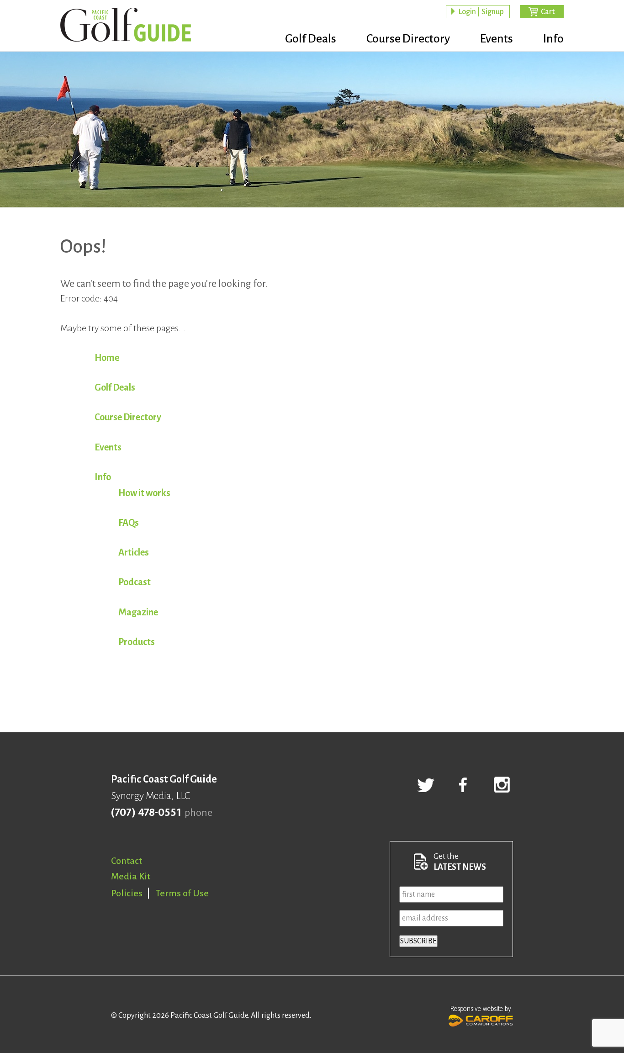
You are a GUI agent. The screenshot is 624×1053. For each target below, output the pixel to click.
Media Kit (130, 876)
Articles (133, 552)
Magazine (138, 612)
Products (136, 642)
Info (553, 38)
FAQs (128, 523)
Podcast (134, 582)
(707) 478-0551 (146, 813)
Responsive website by (480, 1009)
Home (107, 358)
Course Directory (408, 38)
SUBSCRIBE (418, 941)
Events (496, 38)
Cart (548, 12)
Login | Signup (481, 12)
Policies (127, 893)
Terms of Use (182, 893)
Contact (126, 861)
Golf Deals (310, 38)
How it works (144, 493)
